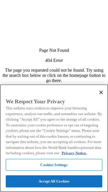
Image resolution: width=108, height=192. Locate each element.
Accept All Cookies (54, 181)
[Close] (101, 92)
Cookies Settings (53, 165)
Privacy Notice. (74, 153)
